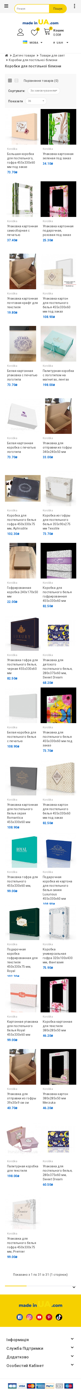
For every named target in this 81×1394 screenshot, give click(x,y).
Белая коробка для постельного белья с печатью (21, 737)
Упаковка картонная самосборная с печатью (22, 230)
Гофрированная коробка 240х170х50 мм (22, 592)
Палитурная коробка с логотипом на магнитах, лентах (58, 375)
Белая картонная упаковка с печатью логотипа (22, 375)
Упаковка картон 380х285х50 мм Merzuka (55, 1098)
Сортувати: (16, 91)
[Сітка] (11, 79)
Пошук (57, 8)
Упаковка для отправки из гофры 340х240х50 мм (57, 447)
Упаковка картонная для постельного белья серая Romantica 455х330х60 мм (22, 813)
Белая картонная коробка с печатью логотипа (21, 447)
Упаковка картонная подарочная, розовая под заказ (58, 230)
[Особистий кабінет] (21, 32)
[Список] (16, 79)
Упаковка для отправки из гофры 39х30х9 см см (21, 1098)
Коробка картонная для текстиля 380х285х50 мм (57, 1026)
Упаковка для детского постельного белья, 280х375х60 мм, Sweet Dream (58, 668)
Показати (15, 101)
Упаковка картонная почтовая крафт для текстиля (22, 303)
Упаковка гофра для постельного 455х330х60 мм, (22, 881)
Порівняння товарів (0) (41, 80)
